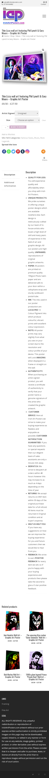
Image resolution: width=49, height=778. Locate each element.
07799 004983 (8, 4)
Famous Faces (27, 138)
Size (8, 120)
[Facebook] (4, 151)
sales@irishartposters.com (13, 2)
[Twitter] (13, 151)
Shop (12, 36)
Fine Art (5, 710)
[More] (43, 151)
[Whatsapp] (9, 151)
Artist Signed (8, 113)
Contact (43, 4)
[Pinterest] (18, 151)
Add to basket (19, 127)
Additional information (10, 184)
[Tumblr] (23, 151)
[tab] (11, 175)
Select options (12, 642)
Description (9, 174)
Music (18, 36)
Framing (5, 704)
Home (6, 36)
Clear (44, 120)
